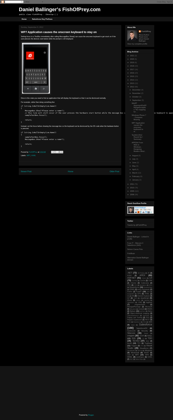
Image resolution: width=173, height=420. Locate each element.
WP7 (28, 155)
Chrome (133, 283)
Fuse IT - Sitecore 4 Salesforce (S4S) (135, 244)
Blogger (91, 415)
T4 (143, 338)
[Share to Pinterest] (62, 152)
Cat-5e (142, 280)
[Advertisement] (40, 388)
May (134, 166)
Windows (148, 350)
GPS (139, 294)
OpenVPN (146, 315)
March (135, 173)
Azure (144, 278)
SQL (134, 338)
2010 (132, 188)
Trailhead (148, 343)
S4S (150, 322)
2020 (132, 59)
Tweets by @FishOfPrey (137, 225)
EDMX (132, 289)
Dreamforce (134, 287)
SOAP (141, 336)
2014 (132, 80)
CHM (150, 280)
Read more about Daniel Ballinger (144, 39)
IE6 (128, 296)
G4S (148, 291)
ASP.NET (131, 278)
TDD (150, 338)
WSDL (129, 357)
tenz (147, 341)
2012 (132, 87)
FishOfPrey (146, 31)
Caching (134, 280)
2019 (132, 62)
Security (144, 331)
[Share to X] (57, 152)
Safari (133, 325)
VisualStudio (131, 350)
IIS (133, 296)
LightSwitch (130, 302)
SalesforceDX (141, 328)
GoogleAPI (130, 294)
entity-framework (143, 289)
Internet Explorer (143, 296)
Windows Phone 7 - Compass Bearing (139, 117)
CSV (135, 285)
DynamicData (148, 287)
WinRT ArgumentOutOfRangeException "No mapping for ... (139, 107)
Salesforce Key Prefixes (42, 19)
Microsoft (148, 307)
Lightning (146, 300)
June (134, 162)
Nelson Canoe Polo (135, 249)
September (137, 100)
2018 (132, 66)
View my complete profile (137, 44)
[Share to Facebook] (59, 152)
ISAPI (135, 298)
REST (147, 320)
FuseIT (139, 291)
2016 (132, 73)
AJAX (129, 275)
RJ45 (129, 322)
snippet (130, 335)
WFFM (140, 350)
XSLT (131, 359)
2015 (132, 76)
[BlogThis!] (54, 152)
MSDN (149, 309)
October (135, 97)
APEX (142, 275)
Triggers (134, 346)
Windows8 (135, 353)
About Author (144, 35)
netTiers (142, 311)
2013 (132, 83)
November (136, 93)
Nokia (150, 311)
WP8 (147, 355)
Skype (146, 333)
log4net (149, 302)
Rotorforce (136, 322)
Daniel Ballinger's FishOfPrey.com (60, 9)
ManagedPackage (133, 307)
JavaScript (144, 298)
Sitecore (131, 333)
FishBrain (131, 253)
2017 (132, 69)
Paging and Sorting (134, 317)
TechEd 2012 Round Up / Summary (137, 137)
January (135, 180)
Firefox (129, 292)
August (135, 156)
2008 (132, 194)
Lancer (138, 300)
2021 (132, 56)
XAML (33, 155)
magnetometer (140, 304)
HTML (147, 294)
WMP (129, 355)
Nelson (132, 311)
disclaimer (143, 285)
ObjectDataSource (133, 315)
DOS (150, 285)
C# (150, 278)
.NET (129, 273)
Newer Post (26, 171)
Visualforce (144, 348)
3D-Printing (141, 273)
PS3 (147, 317)
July (134, 159)
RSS (144, 322)
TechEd (135, 341)
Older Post (114, 171)
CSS (129, 285)
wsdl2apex (140, 357)
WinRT (146, 353)
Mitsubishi (133, 309)
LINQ (140, 302)
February (136, 176)
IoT (128, 298)
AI (148, 273)
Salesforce (145, 324)
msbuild (141, 309)
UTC (141, 345)
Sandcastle (131, 331)
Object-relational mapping (139, 313)
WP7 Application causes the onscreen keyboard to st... (138, 127)
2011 (132, 184)
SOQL (149, 336)
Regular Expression (134, 320)
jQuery (129, 300)
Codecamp (145, 283)
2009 (132, 191)
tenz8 (129, 343)
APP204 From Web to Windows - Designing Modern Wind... (139, 147)
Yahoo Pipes (139, 359)
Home (24, 19)
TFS (138, 343)
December (136, 90)
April (134, 169)
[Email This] (52, 152)
